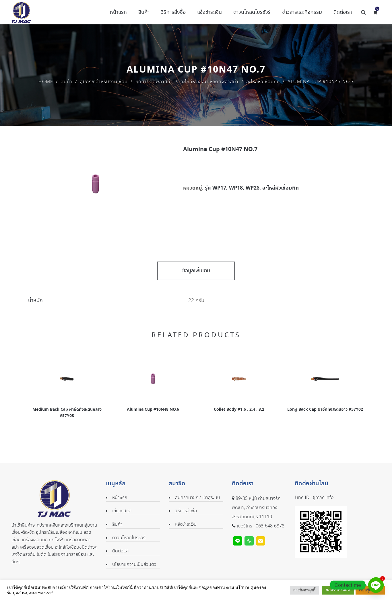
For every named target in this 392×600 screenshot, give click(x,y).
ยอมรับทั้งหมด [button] (338, 590)
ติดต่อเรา (120, 551)
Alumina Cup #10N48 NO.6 (153, 409)
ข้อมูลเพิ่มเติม (196, 270)
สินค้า (66, 82)
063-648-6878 (270, 526)
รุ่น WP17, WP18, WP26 (232, 188)
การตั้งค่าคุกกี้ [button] (304, 590)
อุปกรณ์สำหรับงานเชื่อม (104, 82)
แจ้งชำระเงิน (186, 524)
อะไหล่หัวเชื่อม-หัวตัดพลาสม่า (209, 82)
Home (45, 82)
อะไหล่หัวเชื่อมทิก (263, 82)
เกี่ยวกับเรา (122, 511)
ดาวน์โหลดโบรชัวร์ (128, 538)
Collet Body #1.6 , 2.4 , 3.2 (239, 409)
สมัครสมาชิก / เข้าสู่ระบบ (197, 497)
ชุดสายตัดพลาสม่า (154, 82)
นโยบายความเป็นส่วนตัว (134, 564)
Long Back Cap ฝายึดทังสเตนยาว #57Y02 (325, 409)
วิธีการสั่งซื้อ (186, 511)
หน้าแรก (119, 497)
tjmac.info (323, 497)
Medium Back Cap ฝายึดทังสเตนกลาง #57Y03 (67, 412)
